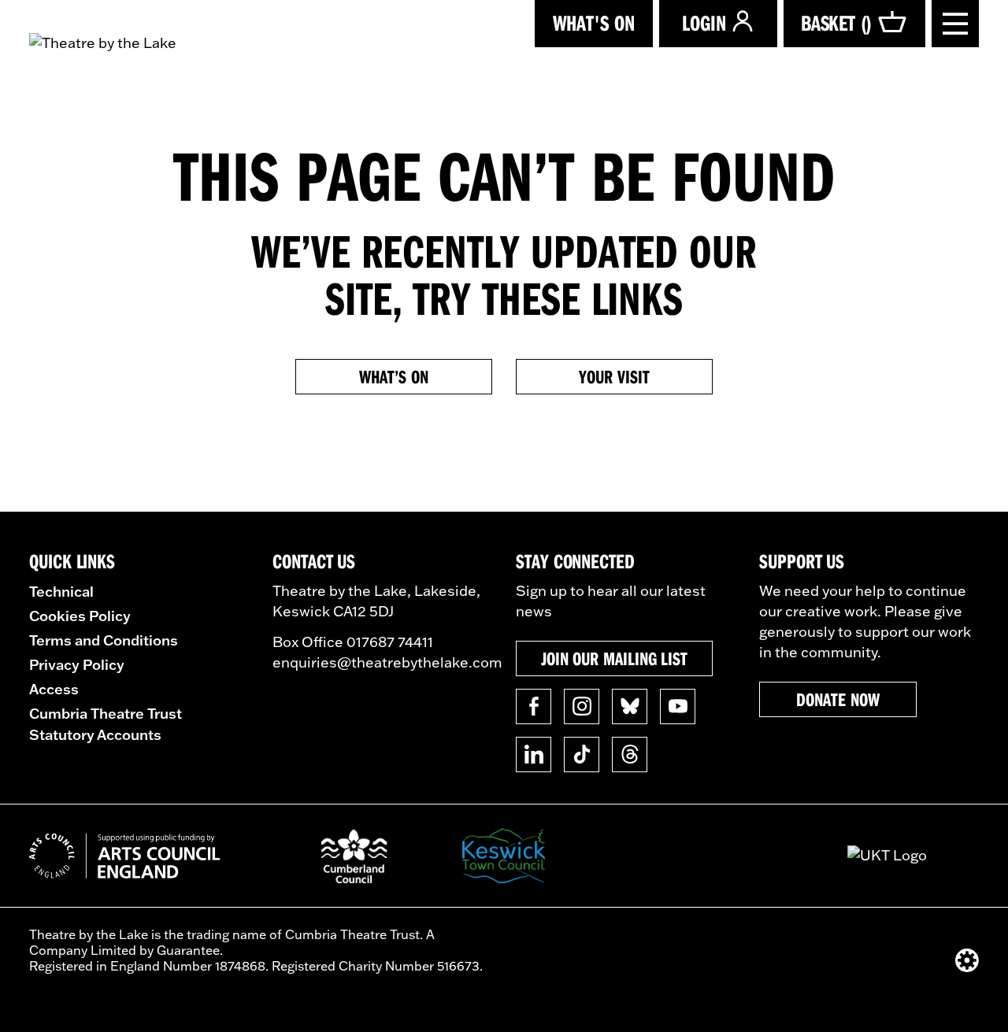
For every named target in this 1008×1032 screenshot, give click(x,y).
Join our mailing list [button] (614, 658)
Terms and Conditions (103, 640)
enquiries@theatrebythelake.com (387, 662)
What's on (594, 22)
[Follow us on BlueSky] (629, 706)
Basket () (836, 22)
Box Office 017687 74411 (352, 642)
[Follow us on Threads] (629, 754)
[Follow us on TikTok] (581, 754)
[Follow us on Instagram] (581, 706)
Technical (61, 591)
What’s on (393, 376)
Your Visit (614, 376)
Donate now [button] (837, 699)
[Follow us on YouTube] (677, 706)
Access (54, 688)
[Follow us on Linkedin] (533, 754)
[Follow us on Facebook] (533, 706)
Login (704, 22)
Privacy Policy (76, 664)
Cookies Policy (80, 615)
